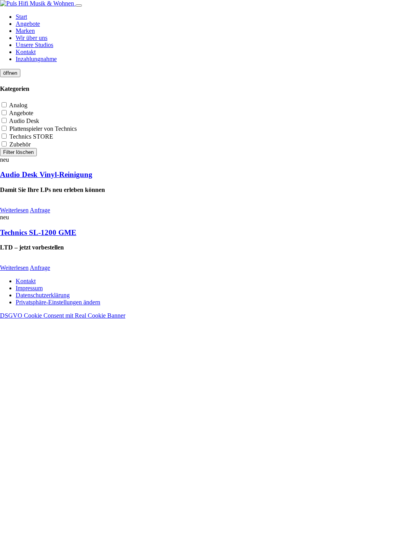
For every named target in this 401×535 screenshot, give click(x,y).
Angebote (28, 23)
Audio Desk (23, 120)
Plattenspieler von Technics (42, 128)
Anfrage (40, 210)
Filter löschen (18, 152)
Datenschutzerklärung (43, 295)
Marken (25, 30)
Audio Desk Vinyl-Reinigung (46, 174)
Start (21, 16)
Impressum (29, 288)
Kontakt (26, 52)
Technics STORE (30, 136)
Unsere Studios (34, 45)
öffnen (10, 73)
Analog (17, 105)
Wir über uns (31, 37)
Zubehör (19, 144)
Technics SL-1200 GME (38, 232)
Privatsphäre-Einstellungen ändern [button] (58, 302)
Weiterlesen (14, 210)
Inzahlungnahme (36, 59)
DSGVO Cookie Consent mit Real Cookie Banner (62, 315)
